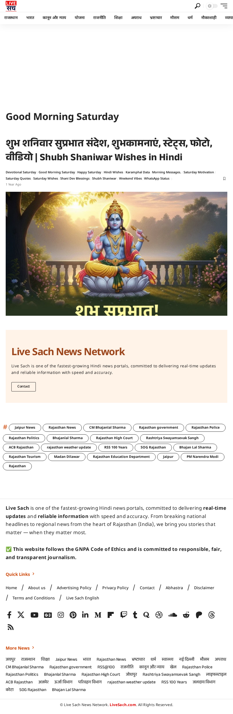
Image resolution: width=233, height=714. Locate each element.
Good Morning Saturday (57, 172)
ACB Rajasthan (21, 447)
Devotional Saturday (21, 172)
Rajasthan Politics (24, 438)
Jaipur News (25, 428)
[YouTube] (34, 615)
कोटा (10, 690)
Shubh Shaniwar (104, 179)
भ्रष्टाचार (138, 660)
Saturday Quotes (18, 179)
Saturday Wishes (45, 179)
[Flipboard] (111, 615)
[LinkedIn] (85, 615)
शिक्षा (45, 660)
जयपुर (10, 660)
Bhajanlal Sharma (68, 438)
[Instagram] (60, 615)
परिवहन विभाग (90, 683)
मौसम (204, 660)
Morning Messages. (166, 172)
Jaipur (168, 457)
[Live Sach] (11, 6)
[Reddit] (186, 615)
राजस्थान (28, 660)
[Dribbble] (159, 615)
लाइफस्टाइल (216, 675)
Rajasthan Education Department (121, 457)
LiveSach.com (123, 705)
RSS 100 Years (115, 447)
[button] (197, 6)
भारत (87, 660)
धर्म (153, 660)
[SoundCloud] (172, 615)
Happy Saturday (89, 172)
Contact (23, 386)
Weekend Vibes (130, 179)
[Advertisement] (116, 66)
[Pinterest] (73, 615)
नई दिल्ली (186, 660)
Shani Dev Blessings (75, 179)
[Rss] (11, 627)
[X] (21, 615)
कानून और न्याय (151, 668)
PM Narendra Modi (203, 457)
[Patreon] (199, 615)
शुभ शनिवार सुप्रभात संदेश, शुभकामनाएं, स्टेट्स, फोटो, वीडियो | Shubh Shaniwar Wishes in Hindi (109, 151)
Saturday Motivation (199, 172)
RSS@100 (106, 668)
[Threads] (212, 615)
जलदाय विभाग (204, 683)
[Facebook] (9, 615)
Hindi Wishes (113, 172)
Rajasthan (17, 466)
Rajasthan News (62, 428)
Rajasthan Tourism (25, 457)
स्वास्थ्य (167, 660)
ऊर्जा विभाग (63, 683)
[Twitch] (124, 615)
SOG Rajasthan (153, 447)
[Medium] (98, 615)
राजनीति (127, 668)
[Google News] (48, 615)
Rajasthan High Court (114, 438)
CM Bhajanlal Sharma (107, 428)
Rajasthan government (158, 428)
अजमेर (43, 683)
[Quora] (146, 615)
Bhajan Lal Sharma (195, 447)
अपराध (220, 660)
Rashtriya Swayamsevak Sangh (172, 438)
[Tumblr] (135, 615)
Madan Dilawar (67, 457)
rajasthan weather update (69, 447)
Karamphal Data (138, 172)
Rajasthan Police (206, 428)
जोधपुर (131, 675)
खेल (173, 668)
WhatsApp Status (156, 179)
